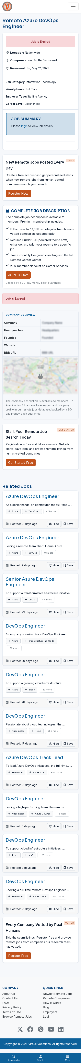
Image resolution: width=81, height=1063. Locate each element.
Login (46, 1016)
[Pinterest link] (40, 1029)
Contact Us (10, 998)
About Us (8, 994)
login (24, 126)
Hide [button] (55, 524)
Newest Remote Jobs (58, 994)
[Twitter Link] (20, 1029)
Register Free (18, 956)
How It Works (52, 1003)
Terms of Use (11, 1012)
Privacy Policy (11, 1007)
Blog (46, 1007)
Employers (50, 1012)
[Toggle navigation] (73, 6)
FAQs (5, 1003)
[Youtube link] (50, 1029)
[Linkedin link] (61, 1029)
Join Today (18, 275)
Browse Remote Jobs (17, 1016)
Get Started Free (20, 463)
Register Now (18, 193)
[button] (68, 524)
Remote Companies (56, 998)
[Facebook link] (30, 1029)
